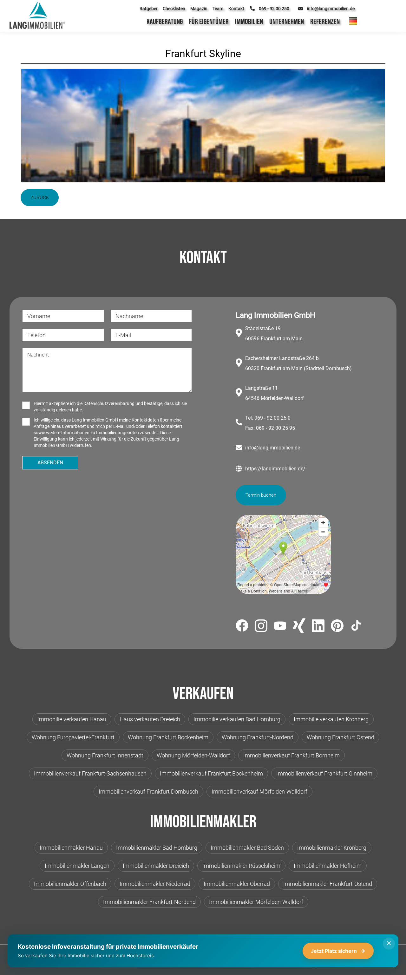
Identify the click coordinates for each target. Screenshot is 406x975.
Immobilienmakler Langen (77, 865)
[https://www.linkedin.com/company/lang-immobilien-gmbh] (318, 626)
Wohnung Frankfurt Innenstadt (105, 755)
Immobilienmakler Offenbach (70, 883)
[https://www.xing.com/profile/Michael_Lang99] (299, 626)
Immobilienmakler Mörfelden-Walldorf (256, 902)
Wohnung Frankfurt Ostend (340, 737)
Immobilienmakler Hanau (71, 847)
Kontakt (236, 8)
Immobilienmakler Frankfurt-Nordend (149, 902)
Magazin (198, 8)
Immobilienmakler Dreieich (156, 865)
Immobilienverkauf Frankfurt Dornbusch (148, 791)
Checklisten (174, 8)
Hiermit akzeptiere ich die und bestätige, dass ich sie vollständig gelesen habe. (110, 406)
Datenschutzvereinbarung (108, 403)
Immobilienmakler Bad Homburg (156, 847)
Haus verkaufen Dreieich (150, 719)
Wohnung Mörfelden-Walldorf (193, 755)
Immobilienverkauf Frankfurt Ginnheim (324, 773)
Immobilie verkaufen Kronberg (331, 719)
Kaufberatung (165, 21)
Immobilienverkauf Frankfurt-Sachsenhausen (90, 773)
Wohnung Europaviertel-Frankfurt (73, 737)
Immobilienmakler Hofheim (328, 865)
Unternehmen (286, 21)
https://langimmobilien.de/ (275, 469)
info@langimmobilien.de (272, 448)
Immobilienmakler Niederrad (155, 883)
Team (218, 8)
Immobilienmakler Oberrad (237, 883)
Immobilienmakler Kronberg (331, 847)
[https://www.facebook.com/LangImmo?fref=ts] (242, 626)
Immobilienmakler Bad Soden (247, 847)
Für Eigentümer (209, 21)
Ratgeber (149, 8)
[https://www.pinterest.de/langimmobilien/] (337, 626)
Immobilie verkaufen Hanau (71, 719)
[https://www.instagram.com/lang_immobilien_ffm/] (261, 626)
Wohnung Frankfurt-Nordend (257, 737)
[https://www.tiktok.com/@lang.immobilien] (356, 626)
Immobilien (249, 21)
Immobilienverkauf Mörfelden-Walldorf (259, 791)
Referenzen (325, 21)
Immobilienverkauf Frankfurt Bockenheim (211, 773)
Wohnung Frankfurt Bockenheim (168, 737)
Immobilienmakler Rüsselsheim (241, 865)
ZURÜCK (39, 197)
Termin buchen (261, 495)
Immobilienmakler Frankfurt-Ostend (327, 883)
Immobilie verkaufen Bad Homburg (236, 719)
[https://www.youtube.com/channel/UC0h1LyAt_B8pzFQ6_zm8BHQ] (280, 627)
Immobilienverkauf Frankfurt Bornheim (291, 755)
